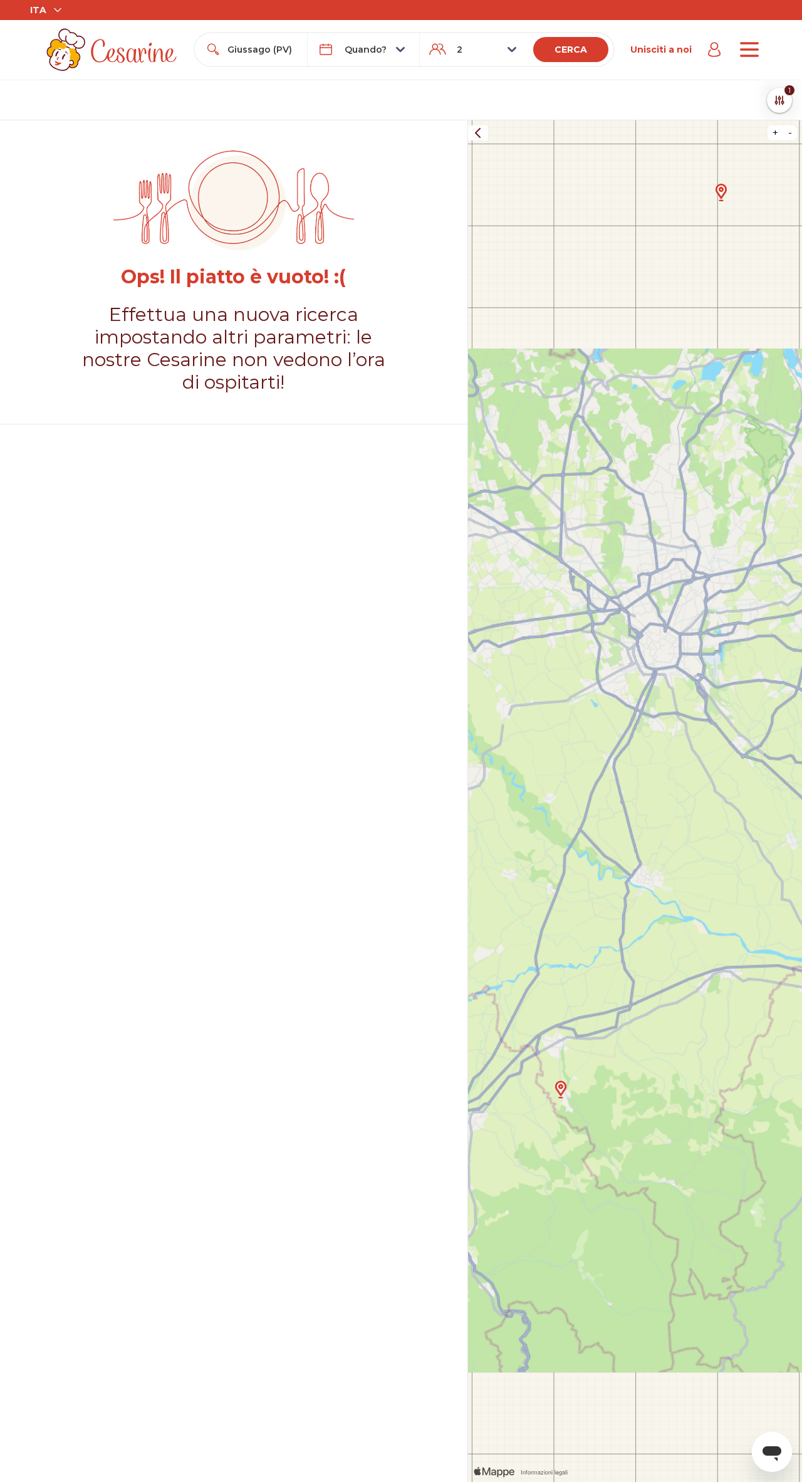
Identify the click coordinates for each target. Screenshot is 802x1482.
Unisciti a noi (661, 49)
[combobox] (261, 49)
